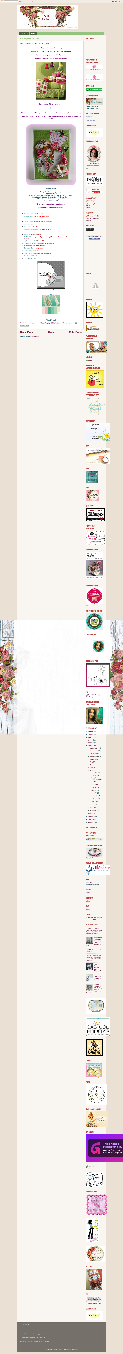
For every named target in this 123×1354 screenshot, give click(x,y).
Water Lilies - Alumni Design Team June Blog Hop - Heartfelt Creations (94, 957)
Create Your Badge (90, 120)
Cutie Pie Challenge (28, 221)
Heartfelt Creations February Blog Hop (97, 977)
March (92, 805)
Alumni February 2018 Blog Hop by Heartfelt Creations (94, 989)
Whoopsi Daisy (27, 234)
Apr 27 (94, 784)
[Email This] (21, 326)
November (94, 751)
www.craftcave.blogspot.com (30, 1330)
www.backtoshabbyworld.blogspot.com (33, 1337)
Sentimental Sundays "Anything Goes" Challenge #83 (94, 942)
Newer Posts (26, 332)
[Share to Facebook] (27, 326)
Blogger (74, 1349)
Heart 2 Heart (27, 224)
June (92, 764)
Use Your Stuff (27, 232)
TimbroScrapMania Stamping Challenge (33, 229)
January (93, 810)
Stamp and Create (28, 226)
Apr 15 (94, 793)
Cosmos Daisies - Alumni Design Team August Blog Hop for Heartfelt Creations (94, 931)
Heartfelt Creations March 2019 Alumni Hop (98, 967)
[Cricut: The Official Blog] (94, 919)
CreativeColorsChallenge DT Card (34, 43)
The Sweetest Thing (30, 258)
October (93, 753)
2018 (90, 734)
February (93, 807)
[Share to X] (25, 326)
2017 (90, 737)
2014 (90, 745)
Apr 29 (94, 775)
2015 (90, 743)
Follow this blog (94, 238)
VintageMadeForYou (94, 1303)
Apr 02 (94, 798)
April (92, 770)
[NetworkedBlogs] (94, 236)
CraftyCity (24, 33)
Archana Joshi (89, 116)
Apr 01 (94, 801)
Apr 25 (94, 787)
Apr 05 (94, 796)
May (92, 767)
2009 (91, 822)
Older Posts (75, 332)
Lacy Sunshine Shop (72, 113)
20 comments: (67, 323)
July (91, 762)
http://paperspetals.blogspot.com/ (33, 1334)
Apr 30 (94, 773)
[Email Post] (76, 323)
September (94, 756)
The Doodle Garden (51, 294)
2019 (90, 731)
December (94, 748)
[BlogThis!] (23, 326)
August (92, 759)
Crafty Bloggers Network (29, 213)
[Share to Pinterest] (28, 326)
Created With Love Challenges (30, 218)
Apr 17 (94, 790)
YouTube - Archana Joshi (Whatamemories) (35, 1341)
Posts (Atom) (35, 336)
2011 (90, 819)
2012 (90, 816)
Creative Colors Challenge (59, 51)
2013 (90, 814)
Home (33, 33)
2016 (90, 740)
